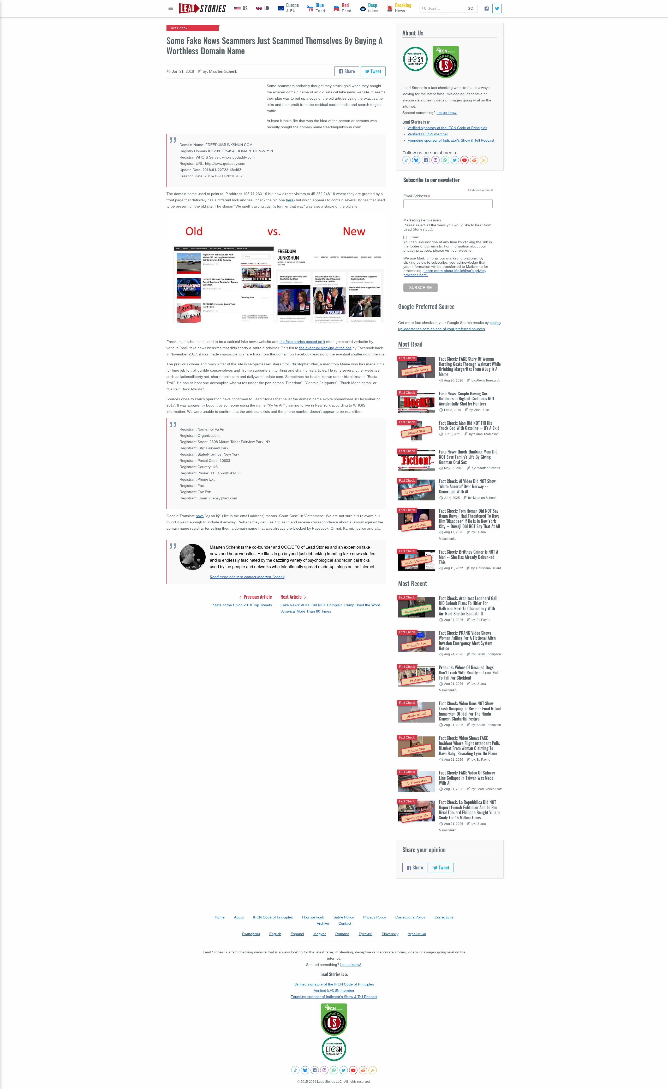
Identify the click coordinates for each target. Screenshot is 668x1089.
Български (251, 934)
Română (342, 934)
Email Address (416, 195)
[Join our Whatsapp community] (445, 160)
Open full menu (170, 8)
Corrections (444, 917)
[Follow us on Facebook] (426, 160)
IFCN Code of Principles (273, 917)
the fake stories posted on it (302, 342)
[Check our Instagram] (435, 160)
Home (220, 917)
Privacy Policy (374, 917)
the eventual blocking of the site (325, 348)
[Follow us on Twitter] (455, 160)
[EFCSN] (334, 1049)
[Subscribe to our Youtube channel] (464, 160)
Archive (323, 923)
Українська (417, 934)
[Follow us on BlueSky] (416, 160)
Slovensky (390, 934)
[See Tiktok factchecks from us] (406, 160)
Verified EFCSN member (428, 134)
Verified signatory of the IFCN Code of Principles (447, 128)
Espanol (297, 934)
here (290, 200)
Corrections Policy (410, 917)
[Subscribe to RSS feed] (484, 160)
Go (470, 8)
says (200, 516)
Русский (365, 934)
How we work (313, 917)
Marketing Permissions (422, 220)
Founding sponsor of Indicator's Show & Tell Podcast (451, 140)
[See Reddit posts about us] (474, 160)
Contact (344, 923)
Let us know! (447, 113)
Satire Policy (343, 917)
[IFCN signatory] (334, 1019)
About (239, 917)
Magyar (319, 934)
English (275, 934)
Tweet (375, 71)
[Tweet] (497, 8)
